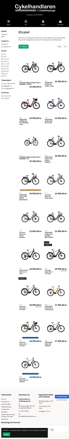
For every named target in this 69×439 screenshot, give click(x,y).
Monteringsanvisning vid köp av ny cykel (8, 415)
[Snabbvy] (41, 59)
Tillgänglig (7, 86)
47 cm (6, 59)
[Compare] (41, 56)
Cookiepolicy (5, 409)
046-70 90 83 (25, 411)
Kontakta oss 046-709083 (34, 15)
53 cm (6, 66)
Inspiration (4, 419)
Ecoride (6, 98)
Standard (4, 34)
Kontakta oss (5, 402)
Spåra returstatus (62, 400)
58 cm (6, 71)
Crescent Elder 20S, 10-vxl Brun (23, 380)
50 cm (6, 61)
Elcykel (4, 31)
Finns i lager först (9, 83)
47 (4, 76)
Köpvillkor (4, 412)
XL (4, 56)
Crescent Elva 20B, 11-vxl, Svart (23, 272)
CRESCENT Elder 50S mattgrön (49, 344)
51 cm (6, 64)
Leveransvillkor (6, 404)
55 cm (6, 69)
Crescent (7, 96)
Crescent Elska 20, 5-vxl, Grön (23, 308)
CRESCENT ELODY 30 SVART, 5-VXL (49, 84)
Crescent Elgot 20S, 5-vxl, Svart (49, 272)
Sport (3, 36)
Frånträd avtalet (61, 396)
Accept (6, 434)
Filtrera (24, 47)
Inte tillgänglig (8, 88)
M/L (5, 73)
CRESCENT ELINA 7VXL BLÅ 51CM (49, 121)
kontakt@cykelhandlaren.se (27, 416)
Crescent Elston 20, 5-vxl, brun (23, 344)
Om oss (3, 399)
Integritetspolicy (6, 407)
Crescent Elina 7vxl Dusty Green (49, 196)
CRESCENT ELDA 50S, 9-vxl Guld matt (49, 308)
